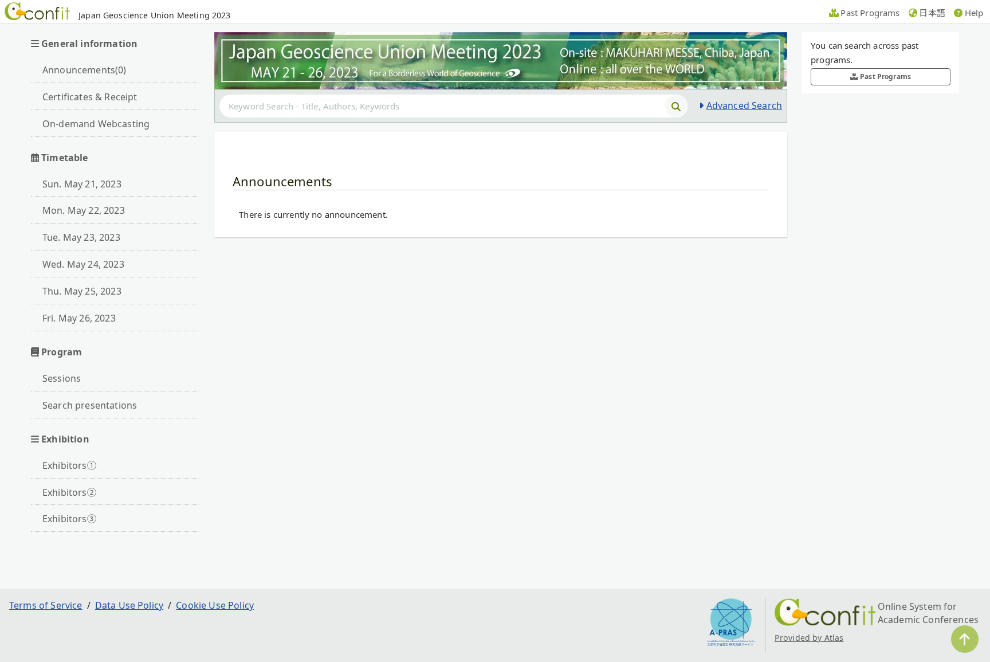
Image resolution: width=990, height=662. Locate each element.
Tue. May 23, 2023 (81, 237)
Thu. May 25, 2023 (81, 291)
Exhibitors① (69, 465)
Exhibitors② (69, 492)
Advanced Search (744, 105)
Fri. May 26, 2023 (79, 318)
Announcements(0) (84, 70)
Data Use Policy (129, 605)
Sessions (61, 378)
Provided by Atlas (809, 637)
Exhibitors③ (69, 518)
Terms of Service (45, 605)
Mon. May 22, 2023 (83, 210)
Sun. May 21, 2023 (81, 184)
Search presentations (89, 405)
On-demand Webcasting (96, 123)
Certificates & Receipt (90, 97)
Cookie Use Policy (215, 605)
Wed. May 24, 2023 (83, 264)
